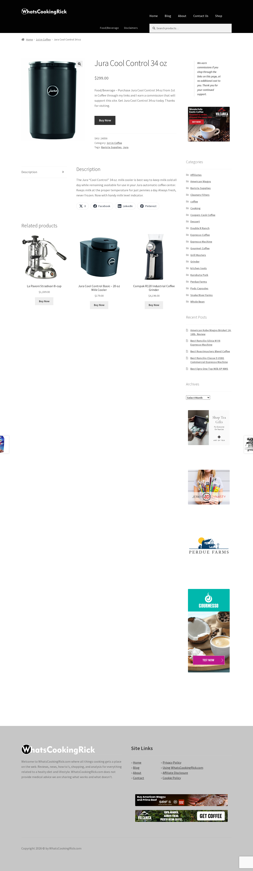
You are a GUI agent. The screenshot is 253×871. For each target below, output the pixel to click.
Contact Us (200, 16)
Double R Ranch (200, 228)
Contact (138, 778)
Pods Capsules (199, 288)
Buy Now (105, 120)
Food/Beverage (109, 28)
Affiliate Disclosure (175, 773)
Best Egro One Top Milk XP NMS (209, 368)
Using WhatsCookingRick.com (183, 768)
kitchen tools (198, 268)
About (182, 16)
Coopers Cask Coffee (202, 215)
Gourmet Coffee (200, 248)
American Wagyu (200, 181)
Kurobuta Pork (199, 275)
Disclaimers (131, 28)
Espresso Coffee (200, 235)
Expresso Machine (201, 241)
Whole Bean (197, 301)
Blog (168, 16)
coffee (194, 201)
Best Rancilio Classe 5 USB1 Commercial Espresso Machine (209, 360)
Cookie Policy (172, 778)
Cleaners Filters (200, 195)
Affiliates (196, 175)
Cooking (195, 208)
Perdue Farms (198, 281)
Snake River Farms (201, 295)
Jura (125, 147)
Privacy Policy (172, 762)
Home (153, 16)
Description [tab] (29, 172)
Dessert (195, 221)
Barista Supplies (111, 147)
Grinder (194, 261)
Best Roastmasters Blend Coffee (210, 351)
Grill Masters (198, 255)
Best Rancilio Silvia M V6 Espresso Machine (205, 342)
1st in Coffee (43, 39)
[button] (79, 64)
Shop (218, 16)
